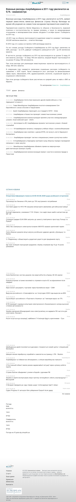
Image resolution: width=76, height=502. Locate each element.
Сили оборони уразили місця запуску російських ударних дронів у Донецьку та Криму (35, 233)
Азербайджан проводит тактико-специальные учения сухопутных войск (41, 137)
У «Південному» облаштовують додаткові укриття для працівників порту (33, 239)
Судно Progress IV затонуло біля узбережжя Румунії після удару (29, 390)
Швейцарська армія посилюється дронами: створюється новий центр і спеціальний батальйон (37, 348)
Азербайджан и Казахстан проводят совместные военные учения (38, 114)
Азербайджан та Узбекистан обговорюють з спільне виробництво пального (34, 360)
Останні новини (13, 190)
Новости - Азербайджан (61, 85)
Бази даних (10, 476)
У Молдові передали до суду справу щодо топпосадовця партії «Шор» (32, 385)
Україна (68, 194)
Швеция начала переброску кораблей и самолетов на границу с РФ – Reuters (34, 354)
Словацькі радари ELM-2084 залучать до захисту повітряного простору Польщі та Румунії (37, 220)
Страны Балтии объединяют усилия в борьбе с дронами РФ (28, 372)
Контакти (9, 484)
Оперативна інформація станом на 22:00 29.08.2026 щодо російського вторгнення (37, 196)
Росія (68, 199)
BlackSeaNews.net (60, 474)
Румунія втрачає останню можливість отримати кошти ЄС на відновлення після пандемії (35, 281)
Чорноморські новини (34, 470)
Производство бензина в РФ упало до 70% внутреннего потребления (31, 201)
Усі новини (66, 394)
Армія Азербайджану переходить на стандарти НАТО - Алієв (35, 111)
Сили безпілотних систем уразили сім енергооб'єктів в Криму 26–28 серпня (34, 275)
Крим (68, 230)
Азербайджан (65, 15)
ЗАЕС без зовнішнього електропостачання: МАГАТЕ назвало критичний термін (35, 226)
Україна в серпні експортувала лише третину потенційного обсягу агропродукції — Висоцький (37, 378)
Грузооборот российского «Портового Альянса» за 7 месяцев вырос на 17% (34, 298)
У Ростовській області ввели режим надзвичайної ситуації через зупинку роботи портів (36, 366)
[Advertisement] (38, 171)
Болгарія (67, 210)
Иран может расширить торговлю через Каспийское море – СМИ (30, 288)
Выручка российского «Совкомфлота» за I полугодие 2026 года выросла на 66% (36, 293)
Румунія (67, 217)
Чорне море (66, 388)
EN (67, 3)
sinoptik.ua (26, 432)
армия (14, 90)
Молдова (67, 383)
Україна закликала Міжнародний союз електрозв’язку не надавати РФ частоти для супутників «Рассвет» (36, 312)
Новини (9, 471)
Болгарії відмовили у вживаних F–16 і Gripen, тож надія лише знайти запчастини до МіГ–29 (37, 213)
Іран (69, 285)
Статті (8, 474)
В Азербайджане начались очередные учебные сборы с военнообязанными (41, 129)
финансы (21, 90)
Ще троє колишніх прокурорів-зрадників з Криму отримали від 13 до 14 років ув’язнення (35, 245)
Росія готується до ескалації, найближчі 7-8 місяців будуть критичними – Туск (35, 318)
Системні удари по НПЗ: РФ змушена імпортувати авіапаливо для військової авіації (37, 207)
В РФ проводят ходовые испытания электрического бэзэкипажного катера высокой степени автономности (37, 305)
